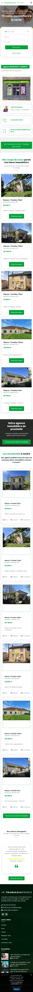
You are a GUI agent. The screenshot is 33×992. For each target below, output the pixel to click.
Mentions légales (16, 987)
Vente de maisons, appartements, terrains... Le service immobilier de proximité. (16, 12)
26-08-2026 (14, 958)
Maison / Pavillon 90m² (13, 503)
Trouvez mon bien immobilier (16, 442)
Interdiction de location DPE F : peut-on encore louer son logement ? (19, 971)
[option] (16, 858)
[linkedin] (6, 914)
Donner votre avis (17, 878)
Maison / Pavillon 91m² (12, 390)
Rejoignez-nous (6, 935)
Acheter (3, 925)
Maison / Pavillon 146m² (13, 342)
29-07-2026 (14, 966)
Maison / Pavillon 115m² (13, 246)
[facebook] (2, 914)
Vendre (3, 932)
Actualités (4, 939)
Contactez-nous (6, 943)
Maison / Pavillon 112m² (13, 294)
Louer (3, 928)
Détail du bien (16, 216)
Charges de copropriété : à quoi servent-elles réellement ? (20, 963)
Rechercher (17, 47)
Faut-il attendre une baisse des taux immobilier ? (20, 956)
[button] (16, 32)
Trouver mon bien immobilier (16, 816)
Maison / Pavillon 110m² (13, 200)
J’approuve (16, 989)
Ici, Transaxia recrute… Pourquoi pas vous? (16, 145)
